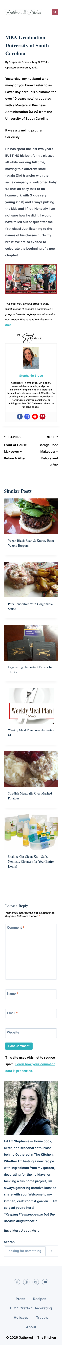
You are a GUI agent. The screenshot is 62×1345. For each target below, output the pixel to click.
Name (12, 993)
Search (9, 1242)
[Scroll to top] (53, 1339)
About (31, 1327)
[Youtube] (35, 417)
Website (13, 1032)
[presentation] (31, 516)
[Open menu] (46, 12)
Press (20, 1299)
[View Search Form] (55, 12)
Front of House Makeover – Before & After (15, 447)
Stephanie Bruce (19, 62)
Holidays (21, 1317)
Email (12, 1013)
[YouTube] (45, 1282)
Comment (15, 927)
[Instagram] (27, 417)
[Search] (52, 1251)
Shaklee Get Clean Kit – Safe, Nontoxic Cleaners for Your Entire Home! (31, 861)
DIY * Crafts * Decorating (31, 1308)
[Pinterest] (42, 417)
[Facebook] (20, 417)
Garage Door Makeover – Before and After (48, 451)
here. (8, 324)
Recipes (39, 1299)
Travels (42, 1317)
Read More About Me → (22, 1231)
